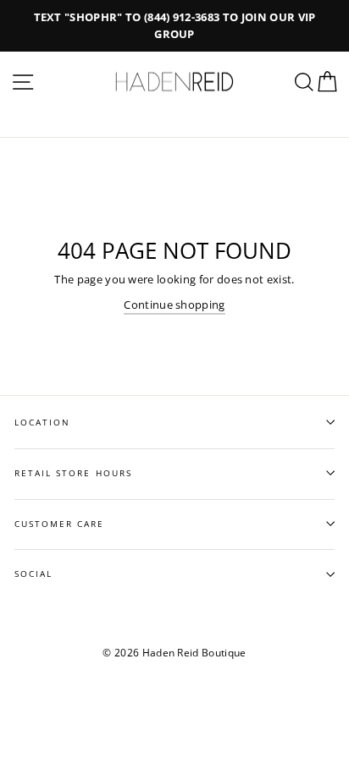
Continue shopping (174, 304)
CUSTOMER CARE (59, 524)
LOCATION (42, 422)
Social (33, 573)
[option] (174, 25)
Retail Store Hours (73, 473)
